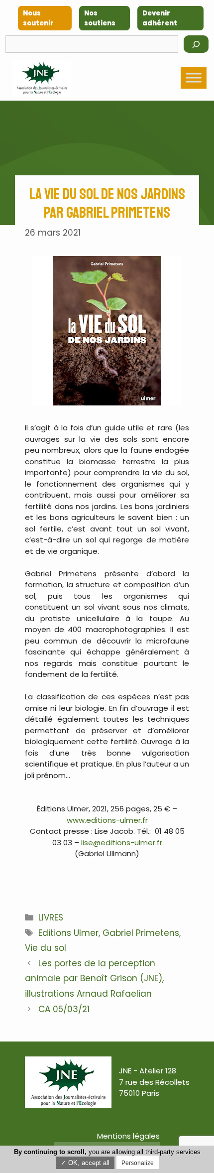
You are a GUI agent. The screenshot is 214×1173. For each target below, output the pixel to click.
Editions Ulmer (68, 933)
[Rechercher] (196, 44)
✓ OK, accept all (85, 1163)
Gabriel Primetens (141, 933)
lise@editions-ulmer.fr (121, 842)
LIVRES (50, 917)
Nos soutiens (99, 18)
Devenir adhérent (159, 18)
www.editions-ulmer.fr (107, 820)
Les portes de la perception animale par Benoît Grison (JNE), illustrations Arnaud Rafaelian (94, 978)
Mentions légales (128, 1136)
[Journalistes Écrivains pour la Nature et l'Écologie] (41, 78)
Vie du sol (45, 948)
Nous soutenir (38, 18)
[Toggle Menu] (194, 78)
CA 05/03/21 (64, 1009)
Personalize (137, 1163)
